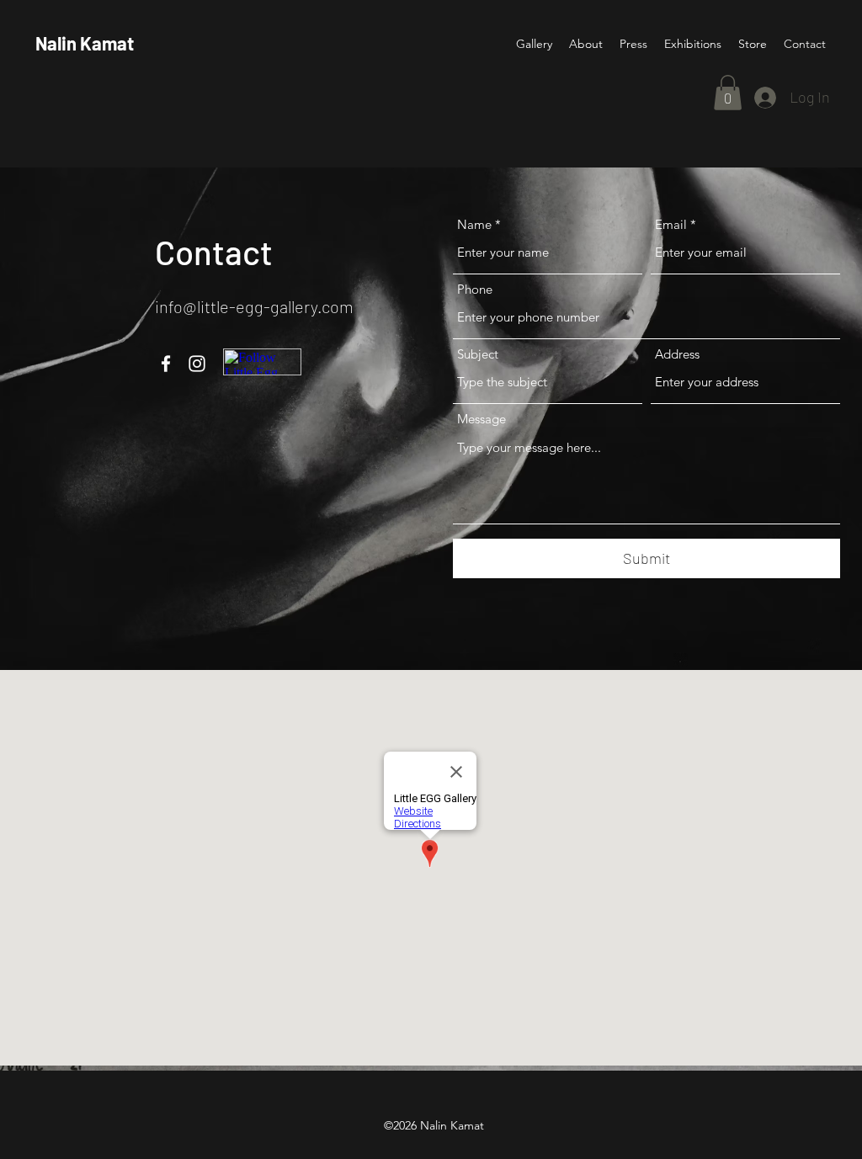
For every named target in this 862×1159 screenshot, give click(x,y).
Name (474, 224)
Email (671, 224)
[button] (727, 92)
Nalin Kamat (84, 43)
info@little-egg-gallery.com (254, 306)
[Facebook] (166, 364)
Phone (474, 289)
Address (677, 354)
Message (481, 418)
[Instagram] (197, 364)
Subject (477, 354)
